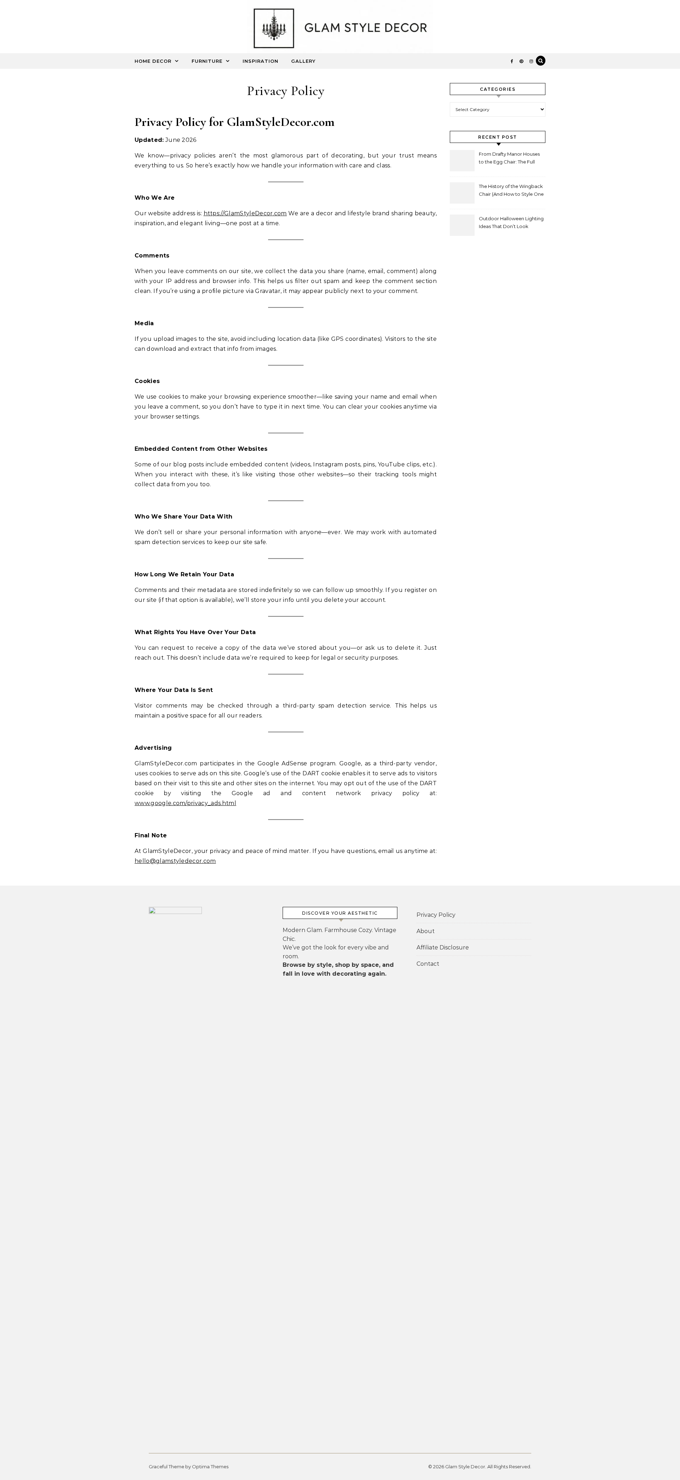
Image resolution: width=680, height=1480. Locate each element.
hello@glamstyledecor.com (175, 861)
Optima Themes (210, 1466)
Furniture (207, 61)
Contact (427, 963)
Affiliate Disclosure (442, 947)
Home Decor (153, 61)
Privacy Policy (435, 914)
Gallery (303, 61)
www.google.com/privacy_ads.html (185, 803)
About (425, 931)
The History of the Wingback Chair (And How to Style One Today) (511, 191)
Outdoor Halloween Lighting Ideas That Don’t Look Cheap (511, 223)
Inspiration (260, 61)
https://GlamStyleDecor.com (245, 213)
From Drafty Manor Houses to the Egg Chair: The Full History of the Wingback (509, 158)
